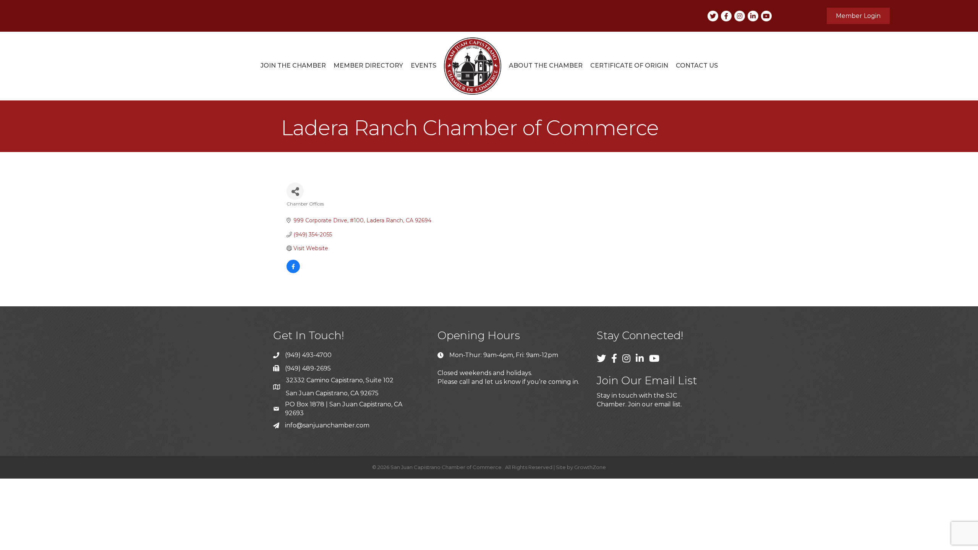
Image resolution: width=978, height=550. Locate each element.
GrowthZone (590, 467)
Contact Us (697, 65)
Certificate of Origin (629, 65)
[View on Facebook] (293, 271)
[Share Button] (295, 191)
